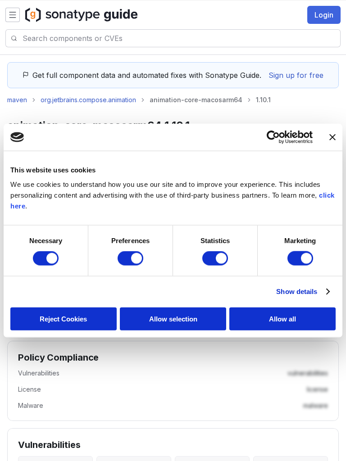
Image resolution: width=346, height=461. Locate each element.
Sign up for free (296, 75)
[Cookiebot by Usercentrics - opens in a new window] (273, 137)
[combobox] (181, 38)
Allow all (282, 318)
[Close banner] (332, 137)
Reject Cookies (63, 318)
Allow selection (173, 318)
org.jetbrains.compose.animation (88, 100)
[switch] (130, 258)
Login (323, 14)
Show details (296, 291)
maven (17, 100)
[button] (307, 373)
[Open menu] (12, 15)
